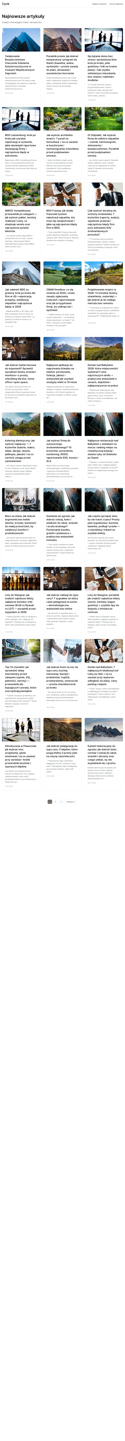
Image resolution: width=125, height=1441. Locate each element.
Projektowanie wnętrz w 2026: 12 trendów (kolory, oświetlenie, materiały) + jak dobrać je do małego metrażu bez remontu (103, 296)
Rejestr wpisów (99, 4)
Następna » (71, 802)
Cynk (5, 4)
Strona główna (116, 4)
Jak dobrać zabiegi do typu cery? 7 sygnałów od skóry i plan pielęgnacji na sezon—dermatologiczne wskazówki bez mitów (62, 602)
